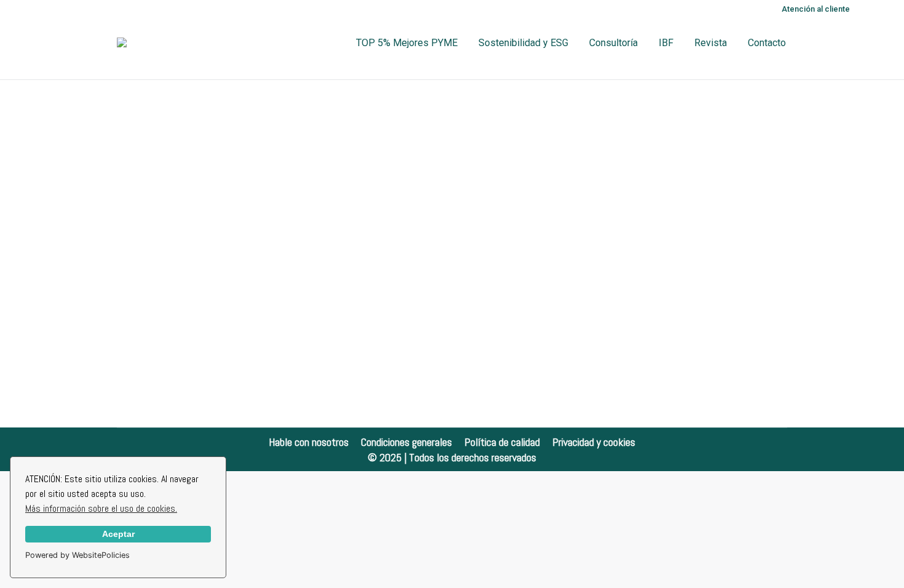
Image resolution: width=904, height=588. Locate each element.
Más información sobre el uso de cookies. (101, 508)
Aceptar (118, 534)
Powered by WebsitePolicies (77, 555)
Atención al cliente (816, 9)
